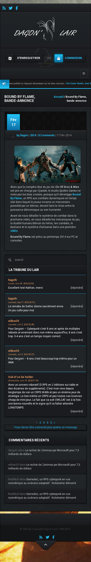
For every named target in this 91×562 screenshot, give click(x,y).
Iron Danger (85, 83)
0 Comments (46, 135)
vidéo (14, 230)
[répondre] (77, 287)
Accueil (58, 96)
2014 (33, 135)
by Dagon (22, 135)
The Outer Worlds (69, 83)
